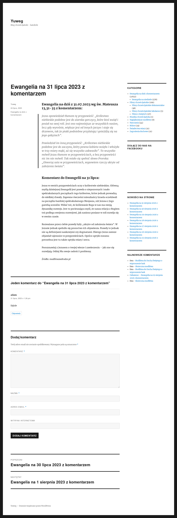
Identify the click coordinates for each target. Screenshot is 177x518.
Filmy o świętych (139, 114)
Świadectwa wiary (137, 128)
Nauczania (134, 123)
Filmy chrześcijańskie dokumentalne (148, 105)
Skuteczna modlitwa (144, 266)
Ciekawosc (134, 275)
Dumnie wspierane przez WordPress (35, 506)
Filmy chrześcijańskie (139, 102)
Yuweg (17, 21)
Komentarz (18, 351)
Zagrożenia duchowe (139, 131)
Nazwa (15, 393)
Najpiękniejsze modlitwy (140, 120)
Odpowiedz (16, 313)
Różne (132, 125)
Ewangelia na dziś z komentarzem (145, 94)
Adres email (18, 407)
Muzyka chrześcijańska (140, 117)
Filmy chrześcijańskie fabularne (146, 111)
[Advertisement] (88, 62)
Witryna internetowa (23, 420)
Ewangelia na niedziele (142, 99)
